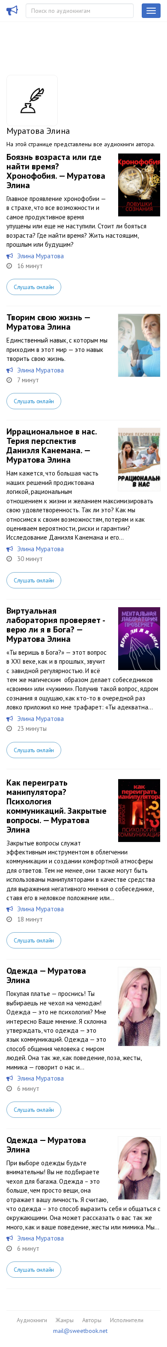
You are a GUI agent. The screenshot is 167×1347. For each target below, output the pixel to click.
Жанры (65, 1320)
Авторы (91, 1320)
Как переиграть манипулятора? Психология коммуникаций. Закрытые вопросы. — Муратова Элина (56, 806)
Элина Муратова (40, 256)
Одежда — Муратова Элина (46, 975)
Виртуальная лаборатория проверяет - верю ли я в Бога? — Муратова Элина (55, 624)
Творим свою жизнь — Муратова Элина (48, 322)
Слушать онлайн (34, 287)
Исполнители (126, 1320)
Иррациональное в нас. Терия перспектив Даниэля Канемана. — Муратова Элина (51, 445)
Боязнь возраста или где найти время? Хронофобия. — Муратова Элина (55, 171)
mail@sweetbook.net (80, 1331)
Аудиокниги (32, 1320)
